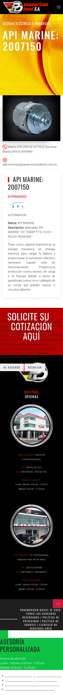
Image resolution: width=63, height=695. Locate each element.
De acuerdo (12, 367)
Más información (31, 373)
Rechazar (35, 367)
